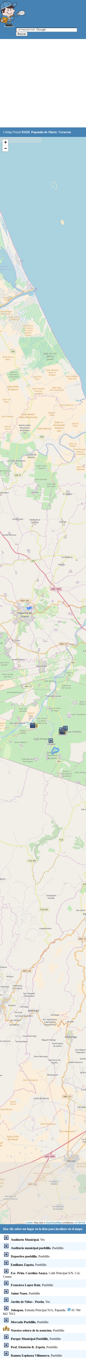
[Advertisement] (43, 83)
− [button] (5, 148)
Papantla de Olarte (44, 132)
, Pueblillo (37, 1248)
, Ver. (28, 1239)
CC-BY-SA (80, 1222)
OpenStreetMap (53, 1222)
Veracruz (64, 132)
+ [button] (5, 142)
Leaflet (29, 1222)
